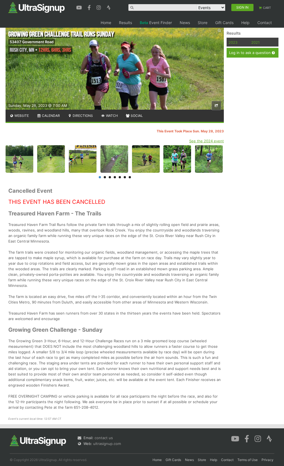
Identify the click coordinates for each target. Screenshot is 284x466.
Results (125, 22)
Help (245, 22)
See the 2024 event (206, 141)
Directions (82, 116)
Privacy (267, 460)
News (185, 22)
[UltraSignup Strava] (109, 7)
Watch (111, 116)
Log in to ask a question (250, 52)
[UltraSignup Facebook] (89, 7)
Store (202, 22)
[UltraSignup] (36, 7)
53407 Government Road (32, 42)
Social (136, 116)
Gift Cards (224, 22)
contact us (104, 438)
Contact (264, 22)
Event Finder (156, 22)
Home (106, 22)
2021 (255, 42)
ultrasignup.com (107, 443)
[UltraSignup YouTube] (79, 7)
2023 (233, 42)
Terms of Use (247, 460)
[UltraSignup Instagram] (99, 7)
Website (21, 116)
